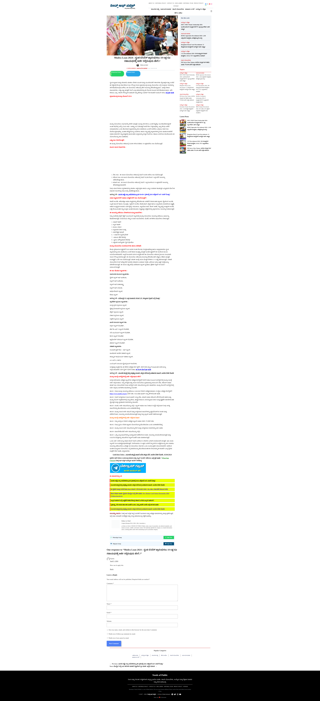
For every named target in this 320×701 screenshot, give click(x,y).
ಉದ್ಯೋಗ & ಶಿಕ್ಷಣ (185, 22)
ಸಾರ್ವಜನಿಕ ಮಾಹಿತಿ (142, 68)
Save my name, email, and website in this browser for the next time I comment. (133, 630)
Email (109, 612)
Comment (110, 583)
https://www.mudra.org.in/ (118, 394)
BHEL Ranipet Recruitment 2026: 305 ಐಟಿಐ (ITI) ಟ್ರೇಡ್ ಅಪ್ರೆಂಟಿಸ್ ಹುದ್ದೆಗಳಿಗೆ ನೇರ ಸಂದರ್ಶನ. (203, 109)
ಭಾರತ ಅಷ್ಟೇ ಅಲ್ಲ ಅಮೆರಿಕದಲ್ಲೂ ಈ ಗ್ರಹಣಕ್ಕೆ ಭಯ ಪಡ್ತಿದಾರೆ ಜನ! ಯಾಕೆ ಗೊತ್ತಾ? (133, 481)
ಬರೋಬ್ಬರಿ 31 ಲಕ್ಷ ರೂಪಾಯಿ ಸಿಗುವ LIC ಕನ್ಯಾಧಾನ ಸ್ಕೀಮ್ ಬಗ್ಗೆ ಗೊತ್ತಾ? (139, 298)
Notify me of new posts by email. (119, 638)
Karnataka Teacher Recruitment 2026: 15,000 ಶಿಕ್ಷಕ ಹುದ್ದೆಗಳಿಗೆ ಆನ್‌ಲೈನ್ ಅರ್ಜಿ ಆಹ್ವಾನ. (187, 108)
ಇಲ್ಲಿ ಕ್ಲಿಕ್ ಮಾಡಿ (156, 458)
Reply (112, 569)
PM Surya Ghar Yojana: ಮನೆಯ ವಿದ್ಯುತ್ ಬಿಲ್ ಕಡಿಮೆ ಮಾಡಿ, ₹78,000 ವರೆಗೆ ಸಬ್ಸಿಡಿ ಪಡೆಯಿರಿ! (195, 63)
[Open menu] (211, 11)
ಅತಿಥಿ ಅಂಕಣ (135, 655)
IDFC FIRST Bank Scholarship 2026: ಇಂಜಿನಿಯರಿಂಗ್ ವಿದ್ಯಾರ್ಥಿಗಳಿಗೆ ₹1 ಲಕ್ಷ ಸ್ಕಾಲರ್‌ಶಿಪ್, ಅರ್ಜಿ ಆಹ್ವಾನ (195, 27)
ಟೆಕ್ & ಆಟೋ (164, 655)
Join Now (169, 537)
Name (109, 604)
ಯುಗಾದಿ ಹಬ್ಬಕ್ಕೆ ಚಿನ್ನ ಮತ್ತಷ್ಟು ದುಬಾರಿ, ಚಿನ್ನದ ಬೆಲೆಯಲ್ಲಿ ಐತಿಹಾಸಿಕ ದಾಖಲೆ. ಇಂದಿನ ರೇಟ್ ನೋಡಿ (146, 373)
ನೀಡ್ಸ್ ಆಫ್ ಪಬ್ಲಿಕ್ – (152, 694)
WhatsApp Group (116, 72)
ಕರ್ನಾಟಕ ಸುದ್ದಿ (155, 655)
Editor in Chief (144, 65)
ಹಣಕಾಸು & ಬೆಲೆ (135, 657)
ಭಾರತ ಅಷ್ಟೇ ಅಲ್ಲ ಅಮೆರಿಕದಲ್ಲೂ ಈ (128, 194)
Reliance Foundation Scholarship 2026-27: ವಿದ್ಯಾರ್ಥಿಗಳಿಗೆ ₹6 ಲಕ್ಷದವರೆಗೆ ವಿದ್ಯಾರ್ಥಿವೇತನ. (202, 99)
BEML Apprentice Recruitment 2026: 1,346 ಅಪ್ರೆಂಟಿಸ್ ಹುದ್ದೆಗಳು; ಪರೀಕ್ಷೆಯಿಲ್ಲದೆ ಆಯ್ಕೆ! (193, 37)
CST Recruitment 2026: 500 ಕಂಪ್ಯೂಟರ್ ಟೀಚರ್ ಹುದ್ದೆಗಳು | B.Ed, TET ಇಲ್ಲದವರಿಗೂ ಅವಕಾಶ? (194, 54)
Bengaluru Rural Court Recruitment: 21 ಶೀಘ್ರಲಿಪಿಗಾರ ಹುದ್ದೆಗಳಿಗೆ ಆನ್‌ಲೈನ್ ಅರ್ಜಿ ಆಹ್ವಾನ (193, 46)
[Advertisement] (142, 110)
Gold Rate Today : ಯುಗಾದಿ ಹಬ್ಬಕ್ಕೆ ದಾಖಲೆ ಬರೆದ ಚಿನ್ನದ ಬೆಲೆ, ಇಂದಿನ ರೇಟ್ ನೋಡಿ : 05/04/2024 (142, 454)
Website (109, 621)
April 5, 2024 (114, 561)
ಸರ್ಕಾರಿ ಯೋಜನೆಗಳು (186, 60)
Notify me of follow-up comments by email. (122, 634)
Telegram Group (130, 72)
